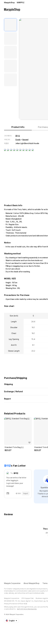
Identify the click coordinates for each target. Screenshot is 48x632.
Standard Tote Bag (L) (14, 447)
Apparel (25, 140)
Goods (17, 140)
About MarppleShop (31, 583)
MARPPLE (20, 3)
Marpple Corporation (12, 583)
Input (25, 493)
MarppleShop (9, 3)
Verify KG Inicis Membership (27, 609)
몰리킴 (17, 136)
